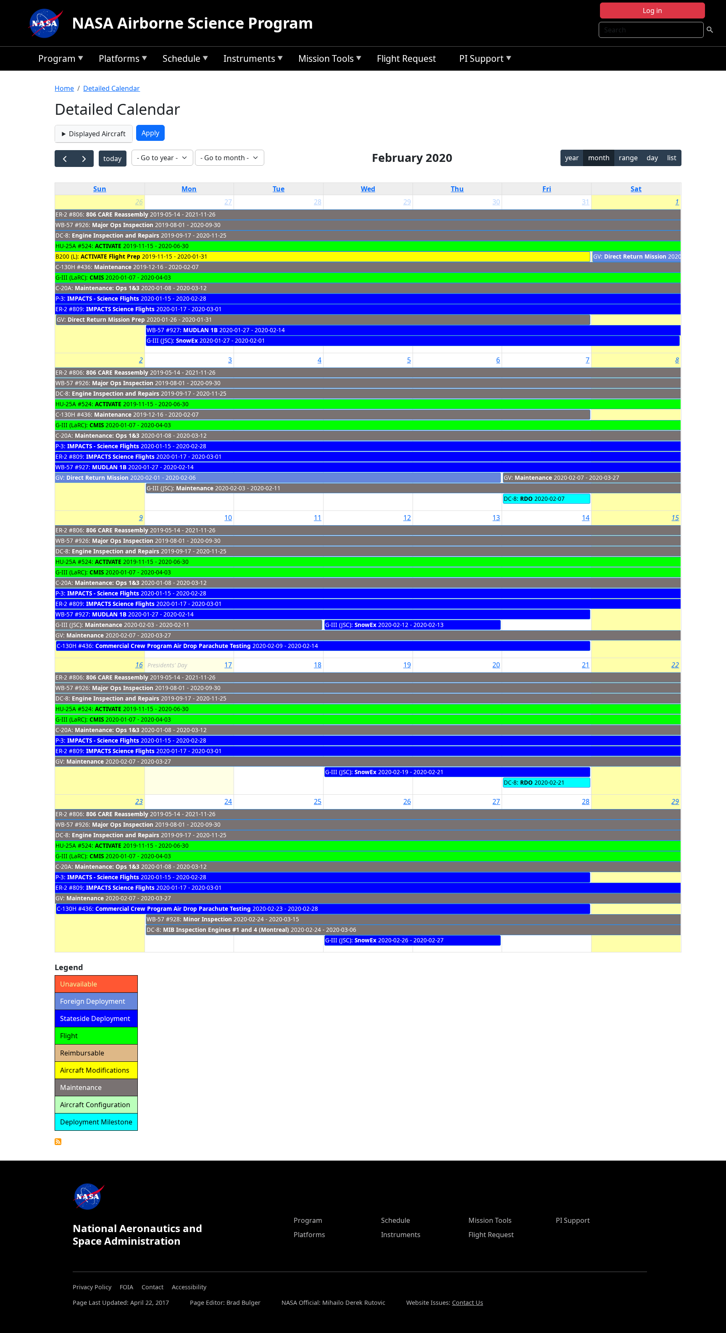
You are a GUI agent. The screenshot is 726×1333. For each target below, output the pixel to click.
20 (496, 664)
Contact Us (467, 1303)
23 (139, 801)
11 (317, 517)
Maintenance (113, 267)
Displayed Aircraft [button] (97, 133)
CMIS (96, 277)
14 (585, 517)
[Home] (47, 23)
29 (407, 201)
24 (228, 801)
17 (228, 664)
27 (228, 201)
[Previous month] (64, 158)
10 (228, 517)
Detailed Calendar (111, 88)
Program (55, 60)
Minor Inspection (207, 919)
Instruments (247, 60)
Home (64, 88)
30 (496, 201)
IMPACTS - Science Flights (103, 298)
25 (317, 801)
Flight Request (406, 58)
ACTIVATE (108, 246)
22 (675, 664)
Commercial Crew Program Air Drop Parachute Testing (173, 646)
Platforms (117, 60)
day (652, 157)
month (599, 157)
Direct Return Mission (635, 256)
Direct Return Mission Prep (106, 319)
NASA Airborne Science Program (192, 23)
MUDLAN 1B (200, 330)
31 (585, 201)
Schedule (179, 60)
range (628, 157)
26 (139, 201)
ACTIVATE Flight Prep (110, 256)
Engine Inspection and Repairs (115, 235)
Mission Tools (324, 60)
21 (585, 664)
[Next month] (84, 158)
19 (407, 664)
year (572, 157)
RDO (526, 499)
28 (317, 201)
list (671, 157)
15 (675, 517)
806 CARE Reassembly (117, 214)
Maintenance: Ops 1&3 (107, 288)
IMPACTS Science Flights (120, 309)
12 (407, 517)
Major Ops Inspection (122, 225)
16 (139, 664)
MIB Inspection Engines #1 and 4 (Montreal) (226, 930)
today (112, 158)
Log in (652, 10)
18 (317, 664)
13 (496, 517)
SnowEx (187, 340)
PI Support (479, 60)
